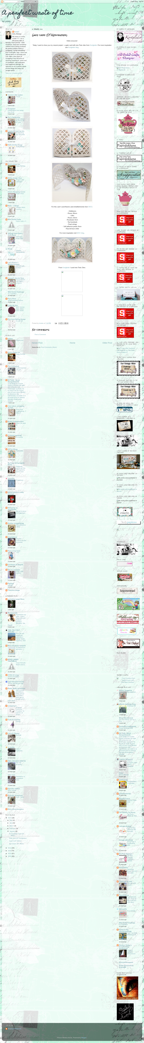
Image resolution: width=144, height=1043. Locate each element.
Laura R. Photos (13, 733)
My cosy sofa (12, 613)
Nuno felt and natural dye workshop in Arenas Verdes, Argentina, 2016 (21, 637)
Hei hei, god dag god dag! (15, 683)
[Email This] (59, 323)
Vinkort (18, 96)
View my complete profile (14, 73)
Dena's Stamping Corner (16, 192)
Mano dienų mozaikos (16, 809)
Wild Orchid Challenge (16, 292)
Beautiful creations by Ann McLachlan (21, 540)
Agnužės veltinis (14, 788)
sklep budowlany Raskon (15, 300)
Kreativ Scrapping (125, 690)
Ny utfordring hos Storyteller (20, 133)
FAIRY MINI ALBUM (19, 572)
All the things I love (15, 178)
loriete (16, 32)
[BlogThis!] (61, 323)
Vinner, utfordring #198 (126, 728)
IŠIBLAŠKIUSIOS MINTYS (17, 761)
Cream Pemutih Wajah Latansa (20, 663)
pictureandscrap (125, 793)
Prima (121, 773)
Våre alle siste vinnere (131, 884)
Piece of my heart (14, 551)
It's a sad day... (132, 911)
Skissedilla (123, 909)
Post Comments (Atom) (49, 347)
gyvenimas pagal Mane (16, 599)
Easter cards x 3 (21, 221)
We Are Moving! (124, 775)
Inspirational (12, 537)
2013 (10, 818)
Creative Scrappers (126, 759)
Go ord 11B (19, 321)
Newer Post (37, 343)
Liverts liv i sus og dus (16, 131)
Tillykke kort (19, 340)
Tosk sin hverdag (14, 719)
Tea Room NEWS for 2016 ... (132, 815)
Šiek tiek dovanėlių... (19, 763)
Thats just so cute (125, 881)
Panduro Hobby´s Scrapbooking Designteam (125, 946)
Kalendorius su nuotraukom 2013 (20, 778)
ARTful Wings (13, 449)
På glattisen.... (20, 480)
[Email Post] (55, 323)
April (11, 823)
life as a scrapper (14, 570)
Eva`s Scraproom (14, 117)
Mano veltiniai (12, 790)
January (12, 831)
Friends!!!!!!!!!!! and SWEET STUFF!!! (20, 281)
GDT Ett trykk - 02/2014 (20, 267)
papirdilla (11, 478)
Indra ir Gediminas (19, 750)
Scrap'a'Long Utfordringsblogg (125, 930)
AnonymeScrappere (126, 962)
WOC (90, 207)
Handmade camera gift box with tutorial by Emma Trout (20, 469)
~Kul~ (18, 552)
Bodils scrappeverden (16, 421)
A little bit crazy (13, 675)
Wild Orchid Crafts (14, 219)
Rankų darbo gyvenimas (16, 688)
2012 (10, 848)
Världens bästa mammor (20, 208)
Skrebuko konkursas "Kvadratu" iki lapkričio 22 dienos (20, 711)
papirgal (10, 585)
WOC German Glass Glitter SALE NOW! (20, 308)
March (12, 826)
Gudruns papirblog (15, 435)
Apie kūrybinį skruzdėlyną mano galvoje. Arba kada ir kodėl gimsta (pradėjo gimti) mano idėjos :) (16, 695)
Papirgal (11, 583)
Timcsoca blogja (14, 590)
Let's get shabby (125, 826)
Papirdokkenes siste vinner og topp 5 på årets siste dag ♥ (131, 899)
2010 (10, 853)
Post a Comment (40, 334)
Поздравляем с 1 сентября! (132, 782)
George (18, 721)
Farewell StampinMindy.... (21, 252)
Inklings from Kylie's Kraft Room (15, 234)
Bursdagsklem (131, 692)
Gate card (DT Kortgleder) (18, 838)
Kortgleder (93, 45)
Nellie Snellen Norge (15, 145)
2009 (10, 856)
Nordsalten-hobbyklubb (127, 726)
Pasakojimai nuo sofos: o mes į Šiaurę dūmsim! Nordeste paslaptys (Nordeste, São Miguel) (17, 620)
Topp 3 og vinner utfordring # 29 (132, 934)
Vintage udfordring (126, 840)
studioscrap (123, 780)
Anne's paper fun (14, 164)
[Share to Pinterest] (67, 323)
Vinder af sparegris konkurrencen (131, 952)
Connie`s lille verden (15, 95)
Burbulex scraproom (15, 795)
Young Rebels (20, 146)
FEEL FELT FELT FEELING (14, 631)
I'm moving (19, 437)
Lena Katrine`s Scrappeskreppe (14, 263)
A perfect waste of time (37, 13)
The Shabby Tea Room (127, 812)
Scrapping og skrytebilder (12, 508)
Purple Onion (20, 193)
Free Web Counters (127, 682)
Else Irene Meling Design (17, 319)
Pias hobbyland (13, 366)
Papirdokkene (124, 895)
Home (72, 343)
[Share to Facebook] (65, 323)
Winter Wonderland (126, 718)
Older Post (107, 343)
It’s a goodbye (12, 293)
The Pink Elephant (125, 854)
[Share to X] (63, 323)
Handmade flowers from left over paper (132, 871)
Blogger (83, 1037)
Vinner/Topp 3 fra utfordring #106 (131, 843)
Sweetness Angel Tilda (19, 237)
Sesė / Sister (20, 797)
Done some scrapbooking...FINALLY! (21, 411)
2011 (9, 850)
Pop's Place (12, 298)
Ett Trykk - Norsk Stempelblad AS (14, 381)
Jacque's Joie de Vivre (16, 278)
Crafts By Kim (13, 305)
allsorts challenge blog (127, 704)
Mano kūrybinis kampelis (17, 645)
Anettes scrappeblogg (16, 523)
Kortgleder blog (73, 47)
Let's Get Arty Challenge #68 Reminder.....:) (131, 829)
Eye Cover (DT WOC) (16, 844)
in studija (11, 747)
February (13, 828)
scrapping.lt (12, 706)
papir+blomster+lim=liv (16, 682)
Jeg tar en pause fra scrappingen (21, 512)
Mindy (10, 249)
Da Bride (18, 735)
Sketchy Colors (124, 798)
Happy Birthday (20, 166)
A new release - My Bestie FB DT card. (20, 120)
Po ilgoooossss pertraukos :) (20, 648)
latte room (11, 775)
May (11, 820)
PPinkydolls (19, 451)
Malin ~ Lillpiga (13, 205)
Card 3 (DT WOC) (15, 841)
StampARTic (123, 867)
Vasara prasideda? (13, 676)
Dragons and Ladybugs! (20, 180)
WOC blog (80, 233)
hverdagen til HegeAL (15, 564)
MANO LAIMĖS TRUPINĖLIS (13, 660)
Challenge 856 (131, 706)
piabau (10, 338)
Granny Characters (14, 1029)
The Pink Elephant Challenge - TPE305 (130, 858)
